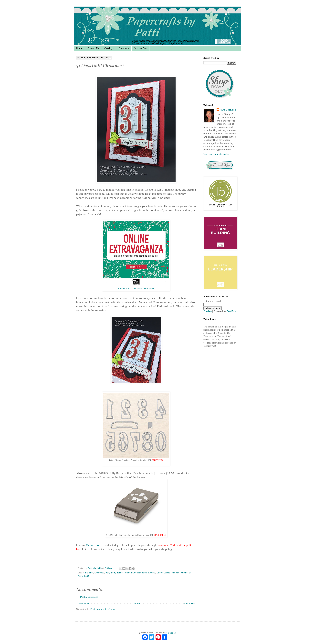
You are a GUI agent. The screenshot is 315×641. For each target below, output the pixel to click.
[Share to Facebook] (130, 568)
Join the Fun (140, 48)
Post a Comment (89, 597)
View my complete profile (216, 154)
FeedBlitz (231, 311)
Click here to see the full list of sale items (136, 288)
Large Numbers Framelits (143, 573)
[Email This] (121, 568)
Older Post (189, 603)
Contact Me (93, 48)
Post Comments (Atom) (102, 609)
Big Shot (89, 573)
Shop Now (123, 48)
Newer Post (83, 603)
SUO (86, 576)
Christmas (99, 573)
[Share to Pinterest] (133, 568)
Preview (207, 311)
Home (79, 48)
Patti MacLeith (228, 109)
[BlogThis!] (124, 568)
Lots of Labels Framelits (168, 573)
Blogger (171, 632)
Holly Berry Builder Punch (117, 573)
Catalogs (109, 48)
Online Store (93, 545)
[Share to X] (127, 568)
